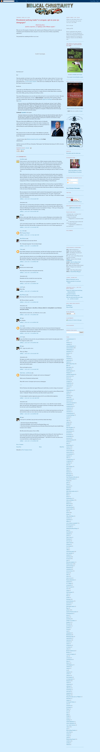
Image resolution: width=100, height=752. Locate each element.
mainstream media (70, 551)
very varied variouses (70, 725)
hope (67, 510)
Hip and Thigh (69, 307)
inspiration (68, 519)
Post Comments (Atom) (27, 449)
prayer (67, 617)
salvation (68, 657)
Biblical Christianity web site (72, 279)
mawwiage (68, 556)
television (68, 691)
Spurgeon (68, 680)
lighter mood (69, 542)
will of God (68, 732)
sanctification (69, 659)
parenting (68, 599)
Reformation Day (70, 636)
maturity (68, 555)
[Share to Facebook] (21, 151)
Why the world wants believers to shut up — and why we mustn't (74, 298)
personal (68, 604)
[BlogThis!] (18, 151)
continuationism (69, 413)
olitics (67, 594)
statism (67, 682)
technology (68, 689)
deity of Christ (69, 429)
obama (67, 590)
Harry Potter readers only (71, 491)
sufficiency (68, 687)
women (67, 735)
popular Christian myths (71, 611)
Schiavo (68, 663)
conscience (68, 411)
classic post (68, 401)
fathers (67, 470)
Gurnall (68, 487)
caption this (68, 385)
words (67, 737)
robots (67, 649)
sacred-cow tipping (70, 654)
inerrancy (68, 517)
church (67, 397)
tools (67, 703)
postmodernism (69, 613)
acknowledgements (70, 346)
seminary (68, 666)
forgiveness (68, 473)
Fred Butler (22, 159)
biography (68, 369)
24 (67, 340)
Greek (67, 484)
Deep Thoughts (69, 427)
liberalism (68, 539)
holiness (68, 502)
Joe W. (21, 337)
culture (67, 422)
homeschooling (69, 507)
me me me (68, 558)
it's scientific (69, 526)
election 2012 (69, 452)
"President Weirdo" (26, 233)
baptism (68, 362)
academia (68, 344)
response (34, 81)
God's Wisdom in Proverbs (72, 477)
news (67, 588)
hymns (67, 514)
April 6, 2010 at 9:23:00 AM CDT (29, 227)
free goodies (69, 475)
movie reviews (69, 571)
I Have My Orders (70, 516)
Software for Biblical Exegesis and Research (75, 201)
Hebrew (68, 493)
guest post (68, 486)
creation (68, 417)
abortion (68, 342)
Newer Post (18, 447)
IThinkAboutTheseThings (71, 528)
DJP (20, 215)
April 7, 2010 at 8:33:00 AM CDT (29, 369)
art (67, 355)
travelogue (68, 707)
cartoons (68, 386)
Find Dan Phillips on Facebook (75, 172)
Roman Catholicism (70, 650)
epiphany (68, 455)
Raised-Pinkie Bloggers (76, 271)
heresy (67, 496)
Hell (67, 494)
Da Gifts (68, 424)
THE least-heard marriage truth (72, 295)
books (67, 378)
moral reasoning (69, 565)
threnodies (68, 698)
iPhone (67, 521)
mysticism (68, 581)
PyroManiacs (69, 305)
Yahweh (68, 744)
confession (68, 409)
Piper (67, 608)
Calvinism (68, 379)
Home (40, 447)
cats (67, 388)
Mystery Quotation (70, 580)
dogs (67, 443)
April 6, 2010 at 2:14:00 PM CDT (29, 261)
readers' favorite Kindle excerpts (76, 77)
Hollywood (68, 503)
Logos (81, 111)
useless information (70, 723)
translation (68, 705)
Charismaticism (69, 390)
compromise (69, 408)
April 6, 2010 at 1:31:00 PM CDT (29, 246)
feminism (68, 471)
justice (67, 535)
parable (68, 597)
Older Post (62, 447)
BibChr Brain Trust (70, 363)
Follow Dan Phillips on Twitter (75, 170)
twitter (67, 718)
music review (69, 578)
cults (67, 420)
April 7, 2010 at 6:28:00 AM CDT (29, 353)
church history (69, 399)
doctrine (68, 441)
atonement (68, 358)
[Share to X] (20, 151)
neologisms (68, 585)
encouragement (69, 454)
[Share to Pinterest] (23, 151)
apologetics (68, 351)
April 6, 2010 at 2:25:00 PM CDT (29, 283)
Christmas (68, 395)
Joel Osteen (68, 532)
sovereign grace (69, 679)
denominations (69, 431)
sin (67, 670)
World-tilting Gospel (70, 739)
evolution (68, 463)
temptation (68, 693)
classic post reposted (70, 402)
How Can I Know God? (75, 262)
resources (68, 641)
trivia (67, 711)
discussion (68, 438)
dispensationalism (70, 440)
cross (67, 418)
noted (20, 101)
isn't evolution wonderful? (72, 523)
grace (67, 482)
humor (67, 512)
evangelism (68, 461)
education (68, 448)
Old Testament (69, 592)
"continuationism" (70, 339)
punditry (68, 627)
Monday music (69, 564)
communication (69, 406)
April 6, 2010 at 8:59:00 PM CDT (29, 342)
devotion (68, 432)
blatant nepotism (70, 370)
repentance (68, 640)
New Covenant (69, 587)
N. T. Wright (68, 583)
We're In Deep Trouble (71, 730)
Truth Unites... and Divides (25, 373)
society (67, 673)
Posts (69, 180)
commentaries (69, 404)
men (67, 560)
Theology (68, 695)
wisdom (68, 734)
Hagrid (67, 489)
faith (67, 464)
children (68, 392)
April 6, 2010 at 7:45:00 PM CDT (29, 333)
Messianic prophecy (70, 562)
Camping (68, 381)
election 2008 (69, 450)
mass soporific (69, 553)
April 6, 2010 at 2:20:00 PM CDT (29, 272)
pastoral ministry (70, 601)
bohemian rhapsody (70, 374)
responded (23, 112)
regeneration (69, 638)
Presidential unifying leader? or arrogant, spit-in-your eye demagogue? (37, 21)
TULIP (67, 716)
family (67, 468)
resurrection (68, 645)
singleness (68, 672)
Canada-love (69, 383)
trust (67, 712)
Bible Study (68, 367)
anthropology (69, 349)
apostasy (68, 353)
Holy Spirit (68, 505)
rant (67, 631)
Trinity (67, 709)
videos (67, 726)
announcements (69, 347)
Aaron (21, 326)
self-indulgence (69, 665)
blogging (68, 372)
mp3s (67, 574)
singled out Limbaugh (47, 99)
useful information (70, 721)
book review (69, 376)
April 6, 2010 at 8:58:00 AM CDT (29, 199)
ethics (67, 457)
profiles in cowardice (70, 620)
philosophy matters (70, 606)
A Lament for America (71, 293)
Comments (70, 182)
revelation (68, 647)
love (67, 548)
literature (68, 544)
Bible (67, 365)
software (68, 675)
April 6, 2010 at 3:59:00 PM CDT (29, 314)
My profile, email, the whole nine (73, 153)
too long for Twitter (70, 702)
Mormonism (69, 567)
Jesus (67, 530)
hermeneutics (69, 498)
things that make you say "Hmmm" (73, 696)
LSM (67, 549)
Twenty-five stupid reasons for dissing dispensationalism (74, 291)
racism (67, 629)
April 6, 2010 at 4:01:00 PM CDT (29, 322)
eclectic (68, 447)
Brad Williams (23, 238)
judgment (68, 533)
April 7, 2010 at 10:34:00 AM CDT (29, 398)
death (67, 425)
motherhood (69, 569)
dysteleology (69, 445)
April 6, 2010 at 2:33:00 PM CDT (29, 302)
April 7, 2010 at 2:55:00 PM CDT (29, 441)
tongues (68, 700)
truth (67, 714)
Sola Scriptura (69, 677)
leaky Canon (69, 537)
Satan (67, 661)
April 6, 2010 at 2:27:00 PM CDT (29, 291)
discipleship (69, 436)
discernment (69, 434)
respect (67, 643)
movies (67, 572)
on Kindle (74, 74)
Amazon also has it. (71, 108)
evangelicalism (69, 459)
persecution (68, 602)
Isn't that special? (70, 525)
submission (68, 684)
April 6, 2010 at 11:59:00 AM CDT (29, 235)
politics (23, 149)
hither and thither (70, 500)
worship (68, 742)
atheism (68, 356)
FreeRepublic (69, 260)
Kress (82, 108)
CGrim (21, 249)
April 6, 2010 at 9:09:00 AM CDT (29, 211)
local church (69, 546)
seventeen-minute (28, 81)
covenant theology (70, 415)
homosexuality (69, 509)
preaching (68, 618)
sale (67, 656)
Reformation (69, 634)
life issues (68, 541)
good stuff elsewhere (70, 479)
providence (68, 626)
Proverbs (68, 624)
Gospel (67, 480)
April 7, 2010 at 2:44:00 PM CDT (29, 414)
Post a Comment (19, 444)
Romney (68, 652)
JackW (21, 287)
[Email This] (17, 151)
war (67, 728)
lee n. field (22, 230)
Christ (67, 394)
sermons (68, 668)
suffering (68, 686)
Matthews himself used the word (34, 139)
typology (68, 719)
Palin (67, 595)
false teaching (69, 466)
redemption (68, 633)
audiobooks (68, 360)
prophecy (68, 622)
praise (67, 615)
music (67, 576)
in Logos (80, 74)
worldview (68, 741)
